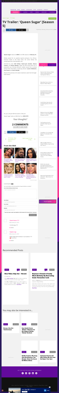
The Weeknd (52, 12)
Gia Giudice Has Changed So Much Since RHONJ (8, 160)
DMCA (31, 386)
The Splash (21, 385)
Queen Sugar (6, 18)
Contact (46, 9)
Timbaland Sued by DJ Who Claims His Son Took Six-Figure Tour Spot (47, 357)
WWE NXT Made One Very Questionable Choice (20, 160)
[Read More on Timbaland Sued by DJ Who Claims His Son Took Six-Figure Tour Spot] (48, 345)
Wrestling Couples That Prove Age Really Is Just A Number (20, 176)
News (31, 12)
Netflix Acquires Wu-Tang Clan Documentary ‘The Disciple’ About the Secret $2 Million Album (29, 358)
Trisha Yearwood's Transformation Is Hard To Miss (8, 176)
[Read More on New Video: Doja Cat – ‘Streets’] (15, 260)
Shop (34, 9)
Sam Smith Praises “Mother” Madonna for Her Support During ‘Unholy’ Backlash (28, 330)
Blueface (25, 12)
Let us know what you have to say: (11, 188)
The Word (26, 385)
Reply (12, 227)
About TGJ (16, 385)
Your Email (6, 204)
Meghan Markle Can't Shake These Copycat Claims (31, 160)
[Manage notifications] (2, 390)
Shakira (37, 12)
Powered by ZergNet (33, 180)
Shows (23, 9)
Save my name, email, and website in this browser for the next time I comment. (21, 212)
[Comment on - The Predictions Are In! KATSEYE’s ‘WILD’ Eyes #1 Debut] (47, 122)
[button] (55, 9)
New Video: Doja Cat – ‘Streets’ (15, 274)
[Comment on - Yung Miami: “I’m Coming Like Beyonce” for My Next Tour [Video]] (47, 132)
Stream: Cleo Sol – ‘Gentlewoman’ (8, 328)
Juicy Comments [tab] (52, 64)
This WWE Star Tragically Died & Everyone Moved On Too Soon (31, 176)
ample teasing (10, 278)
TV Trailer (12, 18)
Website (5, 208)
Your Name (6, 200)
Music (6, 269)
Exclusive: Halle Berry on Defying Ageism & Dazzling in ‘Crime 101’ (21, 1)
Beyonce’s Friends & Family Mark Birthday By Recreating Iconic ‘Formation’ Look (43, 276)
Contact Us (36, 385)
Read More (19, 284)
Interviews (29, 9)
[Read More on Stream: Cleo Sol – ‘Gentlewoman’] (11, 317)
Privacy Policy (41, 385)
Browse (13, 9)
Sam (55, 29)
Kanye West (44, 12)
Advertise (39, 9)
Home (18, 9)
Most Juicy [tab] (43, 64)
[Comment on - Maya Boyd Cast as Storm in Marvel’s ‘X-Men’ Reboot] (47, 81)
